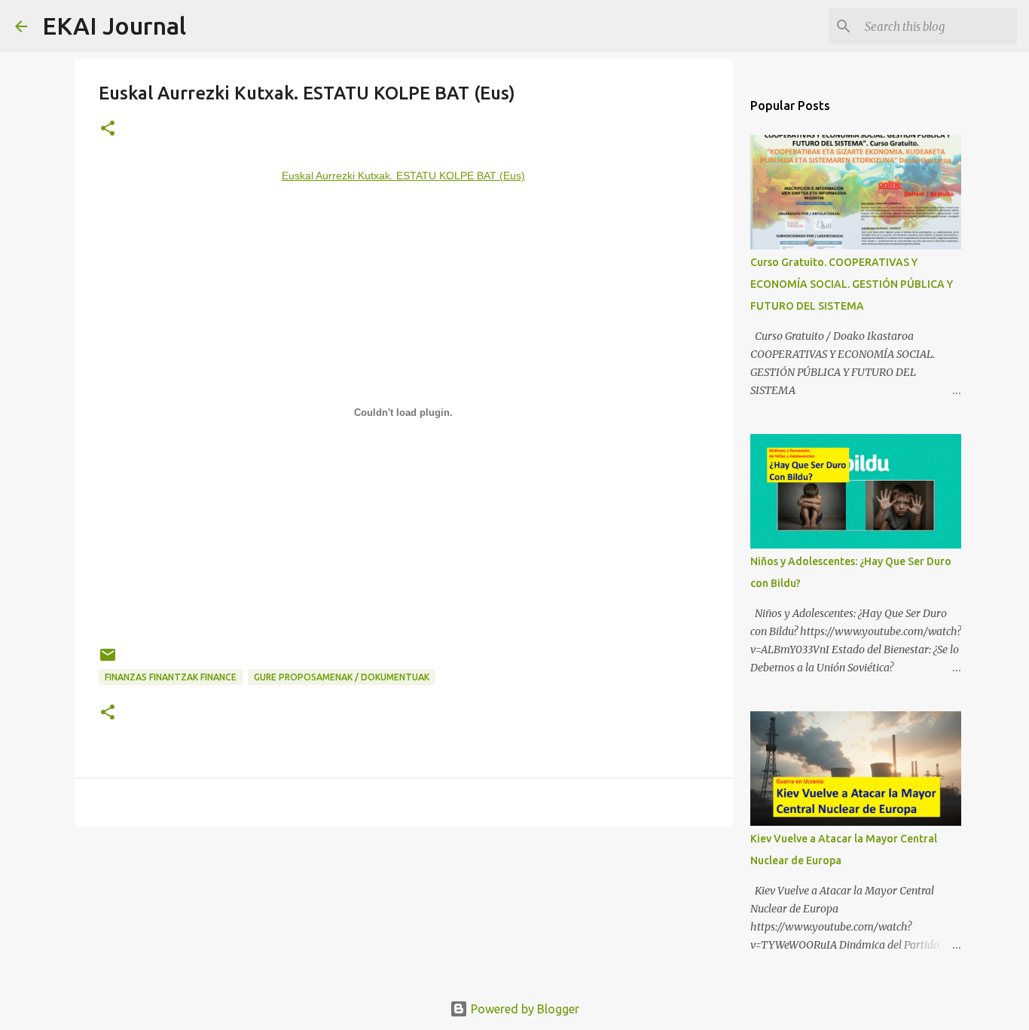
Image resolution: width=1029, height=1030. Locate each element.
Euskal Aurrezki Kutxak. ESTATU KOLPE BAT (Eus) (403, 176)
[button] (108, 129)
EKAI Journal (114, 25)
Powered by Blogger (523, 1009)
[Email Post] (108, 660)
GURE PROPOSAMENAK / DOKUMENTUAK (341, 677)
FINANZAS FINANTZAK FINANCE (171, 677)
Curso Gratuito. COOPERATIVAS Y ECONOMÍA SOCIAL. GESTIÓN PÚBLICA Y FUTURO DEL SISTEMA (851, 284)
